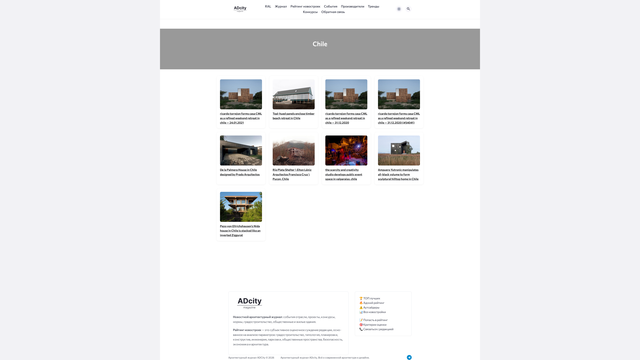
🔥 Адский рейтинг (371, 302)
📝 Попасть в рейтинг (373, 320)
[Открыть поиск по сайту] (408, 9)
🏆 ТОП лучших (369, 298)
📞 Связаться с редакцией (376, 329)
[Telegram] (409, 357)
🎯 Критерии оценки (372, 324)
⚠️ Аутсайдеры (369, 307)
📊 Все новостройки (372, 312)
